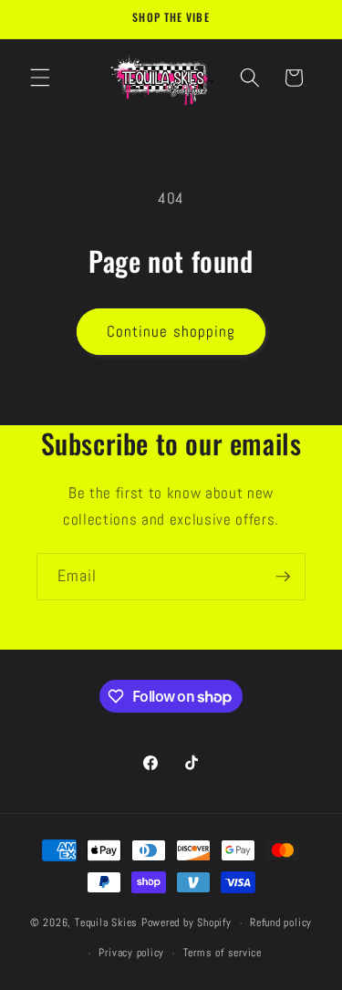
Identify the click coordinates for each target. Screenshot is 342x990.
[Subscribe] (283, 576)
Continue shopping (171, 331)
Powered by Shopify (186, 923)
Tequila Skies (106, 923)
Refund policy (281, 922)
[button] (40, 77)
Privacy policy (131, 952)
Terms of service (222, 952)
